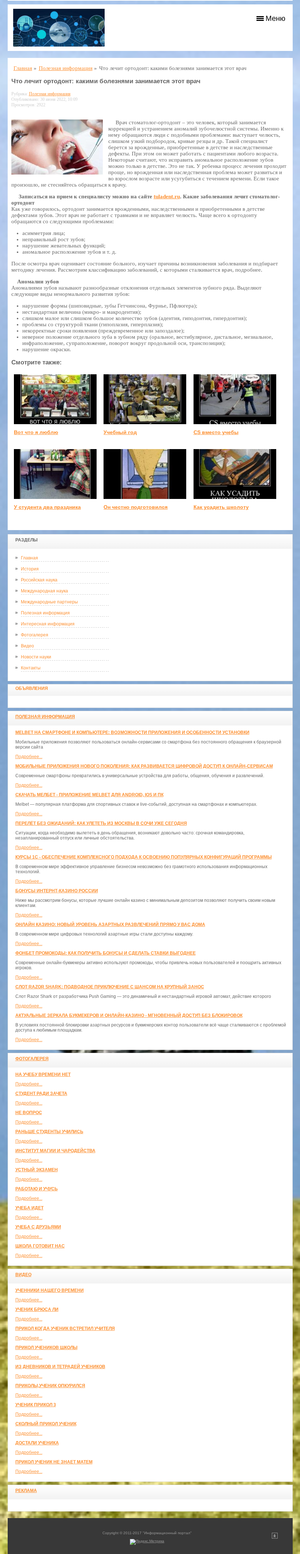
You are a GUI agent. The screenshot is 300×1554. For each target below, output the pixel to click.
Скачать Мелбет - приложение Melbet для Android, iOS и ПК (89, 794)
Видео (27, 646)
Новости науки (36, 657)
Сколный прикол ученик (45, 1423)
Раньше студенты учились (49, 1131)
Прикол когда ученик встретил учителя (65, 1328)
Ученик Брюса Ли (37, 1309)
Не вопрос (28, 1112)
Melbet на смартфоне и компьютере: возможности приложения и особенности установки (132, 732)
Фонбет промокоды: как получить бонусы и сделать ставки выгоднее (105, 953)
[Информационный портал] (59, 27)
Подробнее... (28, 756)
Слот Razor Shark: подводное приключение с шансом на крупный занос (109, 986)
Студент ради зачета (41, 1093)
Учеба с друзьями (38, 1227)
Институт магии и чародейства (55, 1150)
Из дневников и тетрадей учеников (60, 1366)
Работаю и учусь (36, 1188)
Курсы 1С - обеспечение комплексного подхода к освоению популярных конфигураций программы (143, 857)
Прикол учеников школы (46, 1347)
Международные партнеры (49, 602)
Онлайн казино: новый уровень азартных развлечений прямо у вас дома (110, 924)
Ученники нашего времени (49, 1290)
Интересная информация (48, 624)
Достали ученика (37, 1442)
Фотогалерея (34, 635)
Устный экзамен (36, 1169)
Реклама (26, 1490)
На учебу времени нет (43, 1074)
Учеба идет (29, 1207)
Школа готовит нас (40, 1246)
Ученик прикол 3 (35, 1404)
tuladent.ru (167, 196)
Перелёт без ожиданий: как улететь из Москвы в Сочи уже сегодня (101, 823)
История (30, 569)
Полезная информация (45, 613)
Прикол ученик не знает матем (54, 1462)
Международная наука (44, 591)
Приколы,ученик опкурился (50, 1385)
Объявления (31, 688)
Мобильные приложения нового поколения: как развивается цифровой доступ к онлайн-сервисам (144, 766)
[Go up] (275, 1537)
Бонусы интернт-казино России (56, 890)
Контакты (31, 668)
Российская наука (39, 580)
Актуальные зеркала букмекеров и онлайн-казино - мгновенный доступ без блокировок (129, 1015)
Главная (29, 558)
